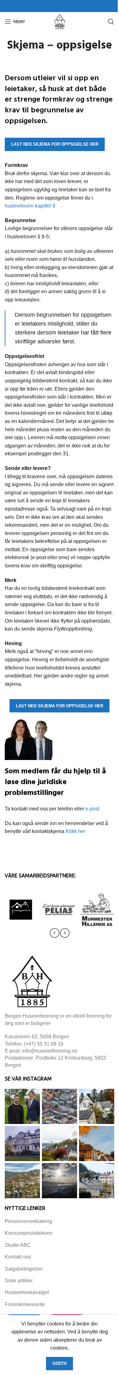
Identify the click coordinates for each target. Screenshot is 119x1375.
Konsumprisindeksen (28, 1233)
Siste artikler (19, 1280)
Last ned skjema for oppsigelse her (54, 144)
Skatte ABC (18, 1245)
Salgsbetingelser (24, 1269)
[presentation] (54, 933)
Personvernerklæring (28, 1221)
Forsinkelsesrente (25, 1304)
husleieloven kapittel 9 (30, 205)
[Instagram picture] (22, 1106)
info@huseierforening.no (49, 1051)
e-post (92, 808)
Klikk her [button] (75, 831)
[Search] (111, 21)
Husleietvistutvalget (27, 1292)
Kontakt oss (18, 1256)
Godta (59, 1363)
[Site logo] (60, 21)
